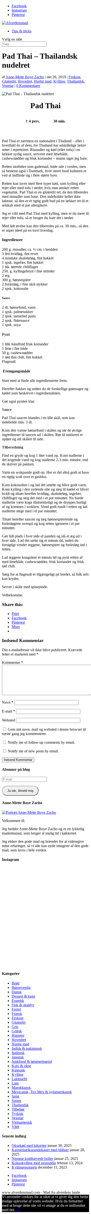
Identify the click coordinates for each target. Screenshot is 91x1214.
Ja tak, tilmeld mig (20, 791)
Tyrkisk (17, 1114)
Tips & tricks (21, 31)
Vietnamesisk (22, 1122)
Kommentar (12, 662)
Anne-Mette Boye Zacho (25, 77)
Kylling (59, 81)
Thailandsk (75, 81)
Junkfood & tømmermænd (32, 1061)
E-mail (8, 711)
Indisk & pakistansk (27, 1048)
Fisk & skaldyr (23, 1005)
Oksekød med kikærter (29, 1145)
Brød (15, 983)
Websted (8, 720)
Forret (16, 1009)
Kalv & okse (21, 1066)
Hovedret (25, 81)
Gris (15, 1027)
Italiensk (18, 1053)
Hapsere (18, 1035)
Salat (15, 1096)
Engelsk (18, 1001)
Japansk (18, 1057)
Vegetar (8, 86)
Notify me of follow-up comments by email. (41, 742)
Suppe (16, 1101)
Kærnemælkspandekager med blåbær (40, 1150)
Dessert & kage (23, 996)
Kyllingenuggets (24, 1167)
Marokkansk (21, 1087)
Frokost (74, 77)
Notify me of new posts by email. (33, 751)
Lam (15, 1083)
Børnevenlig (21, 987)
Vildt (15, 1127)
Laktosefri (19, 1079)
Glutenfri (9, 81)
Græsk (17, 1031)
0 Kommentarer (28, 86)
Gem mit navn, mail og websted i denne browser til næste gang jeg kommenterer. (44, 731)
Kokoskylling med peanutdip (34, 1163)
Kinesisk (18, 1070)
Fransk (17, 1014)
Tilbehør (18, 1109)
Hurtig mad (42, 81)
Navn (7, 702)
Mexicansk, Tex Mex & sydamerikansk (42, 1092)
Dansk (17, 992)
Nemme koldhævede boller (32, 1159)
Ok (17, 1210)
